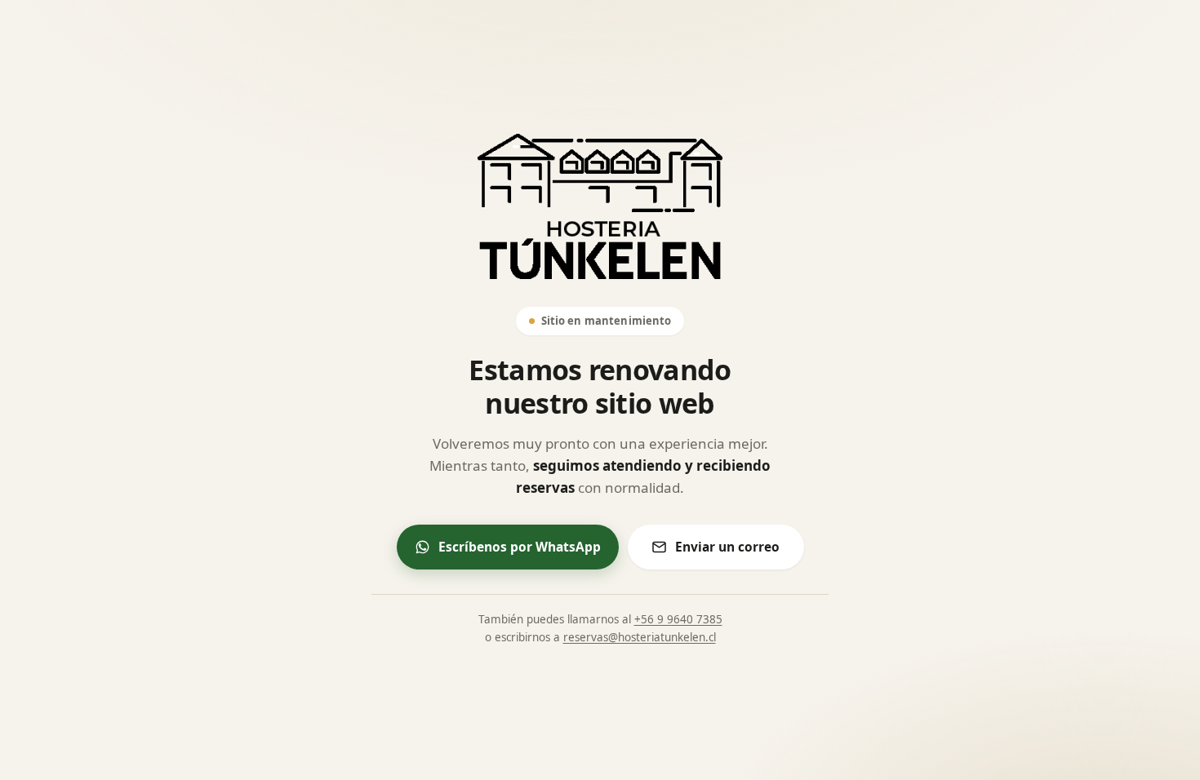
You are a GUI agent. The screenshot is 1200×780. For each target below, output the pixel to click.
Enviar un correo (727, 547)
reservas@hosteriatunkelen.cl (639, 637)
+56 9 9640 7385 (678, 619)
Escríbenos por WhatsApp (519, 547)
